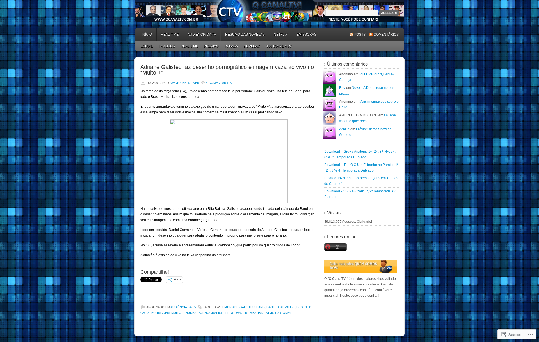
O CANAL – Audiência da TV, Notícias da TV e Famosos (269, 11)
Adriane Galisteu (240, 307)
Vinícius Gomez (279, 312)
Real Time (170, 35)
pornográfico (211, 312)
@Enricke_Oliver (184, 82)
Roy (342, 88)
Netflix (280, 35)
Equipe (146, 46)
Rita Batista (254, 312)
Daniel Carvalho (280, 307)
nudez (191, 312)
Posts (360, 35)
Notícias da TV (278, 46)
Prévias (211, 46)
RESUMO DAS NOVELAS (245, 35)
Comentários (386, 35)
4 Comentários (219, 82)
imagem (163, 312)
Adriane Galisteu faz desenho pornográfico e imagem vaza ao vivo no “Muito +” (227, 70)
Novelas (252, 46)
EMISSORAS (306, 35)
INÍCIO (147, 35)
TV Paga (231, 46)
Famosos (167, 46)
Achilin (344, 129)
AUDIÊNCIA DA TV (202, 35)
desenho (304, 307)
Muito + (177, 312)
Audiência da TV (183, 307)
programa (234, 312)
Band (260, 307)
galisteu (148, 312)
